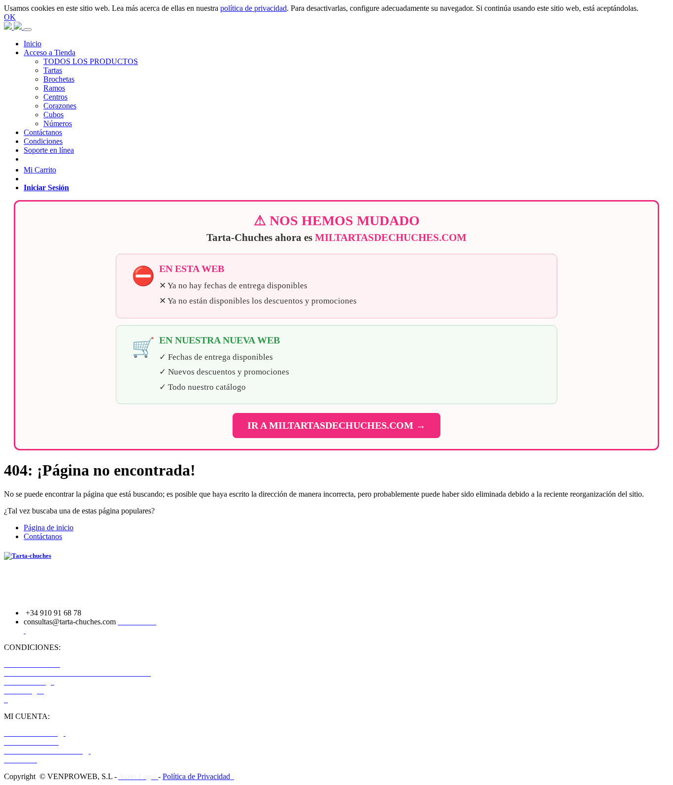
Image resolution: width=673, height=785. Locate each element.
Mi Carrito (40, 170)
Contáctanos (43, 536)
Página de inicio (48, 527)
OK (10, 17)
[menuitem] (32, 43)
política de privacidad (253, 8)
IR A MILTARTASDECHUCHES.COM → (336, 425)
